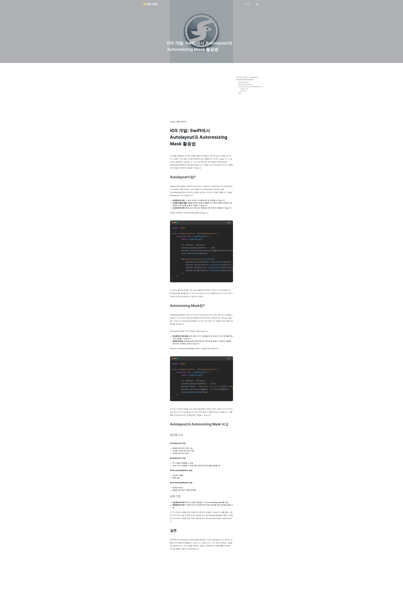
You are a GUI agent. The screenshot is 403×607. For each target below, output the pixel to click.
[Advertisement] (201, 98)
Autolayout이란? (243, 82)
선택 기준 (243, 91)
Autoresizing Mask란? (245, 84)
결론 (239, 93)
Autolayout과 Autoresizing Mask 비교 (250, 86)
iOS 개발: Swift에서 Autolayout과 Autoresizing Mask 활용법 (247, 78)
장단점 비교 (244, 89)
